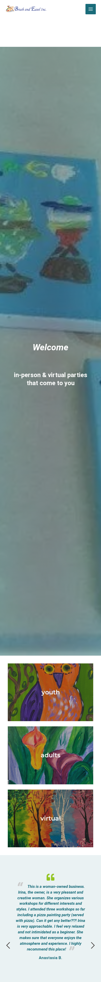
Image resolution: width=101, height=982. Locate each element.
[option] (50, 899)
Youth (50, 692)
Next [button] (93, 945)
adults (50, 755)
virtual (50, 818)
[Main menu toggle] (90, 9)
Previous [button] (8, 945)
